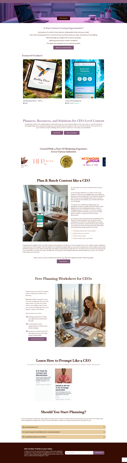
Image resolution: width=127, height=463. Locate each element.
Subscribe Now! (98, 452)
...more (47, 381)
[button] (44, 384)
